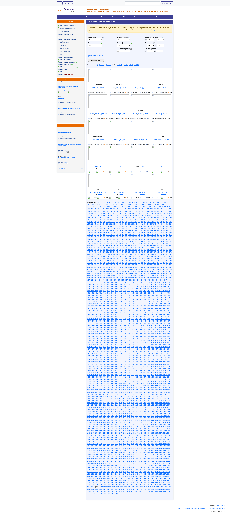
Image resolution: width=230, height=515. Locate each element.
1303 (132, 310)
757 (98, 261)
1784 (124, 360)
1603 (156, 340)
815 (110, 265)
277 (117, 222)
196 (117, 215)
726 (170, 256)
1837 (168, 364)
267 (170, 220)
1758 (104, 358)
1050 (128, 284)
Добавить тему (61, 168)
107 (91, 209)
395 (148, 230)
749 (158, 258)
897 (113, 271)
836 (91, 267)
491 (110, 239)
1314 (93, 312)
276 (113, 222)
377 (91, 230)
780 (170, 261)
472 (135, 237)
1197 (128, 299)
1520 (160, 332)
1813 (156, 362)
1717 (108, 353)
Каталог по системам (64, 31)
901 (126, 271)
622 (98, 250)
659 (129, 252)
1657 (120, 347)
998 (91, 280)
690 (142, 254)
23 (141, 202)
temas (99, 140)
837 (95, 267)
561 (161, 243)
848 (129, 267)
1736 (100, 355)
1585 (168, 338)
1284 (140, 308)
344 (158, 226)
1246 (156, 304)
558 (151, 243)
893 (101, 271)
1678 (120, 349)
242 (91, 220)
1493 (136, 330)
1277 (112, 308)
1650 (93, 347)
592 (88, 248)
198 (123, 215)
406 (98, 233)
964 (154, 276)
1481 (89, 330)
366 (142, 228)
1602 (152, 340)
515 (101, 241)
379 (98, 230)
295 (88, 224)
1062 (93, 286)
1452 (140, 325)
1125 (93, 293)
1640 (136, 345)
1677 (116, 349)
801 (151, 263)
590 (167, 246)
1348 (144, 315)
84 (116, 207)
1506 (104, 332)
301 (107, 224)
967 (164, 276)
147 (132, 211)
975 (104, 278)
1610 (100, 343)
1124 (89, 293)
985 (135, 278)
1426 (120, 323)
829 (154, 265)
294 (170, 222)
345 (161, 226)
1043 (100, 284)
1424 (112, 323)
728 (91, 258)
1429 (132, 323)
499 (135, 239)
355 (107, 228)
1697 (112, 351)
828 (151, 265)
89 (128, 207)
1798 (96, 362)
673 (88, 254)
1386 (128, 319)
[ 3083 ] (131, 65)
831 (161, 265)
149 (139, 211)
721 (154, 256)
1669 (168, 347)
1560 (152, 336)
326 (101, 226)
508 (164, 239)
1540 (156, 334)
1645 (156, 345)
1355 (89, 317)
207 (151, 215)
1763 (124, 358)
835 (88, 267)
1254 (104, 306)
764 (120, 261)
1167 (93, 297)
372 (161, 228)
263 (158, 220)
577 (126, 246)
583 (145, 246)
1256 (112, 306)
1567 (96, 338)
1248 (164, 304)
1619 (136, 343)
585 (151, 246)
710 (120, 256)
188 (91, 215)
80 (107, 207)
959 (139, 276)
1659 (128, 347)
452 (158, 235)
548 (120, 243)
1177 (132, 297)
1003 (110, 280)
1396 (168, 319)
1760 (112, 358)
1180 (144, 297)
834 (170, 265)
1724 (136, 353)
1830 (140, 364)
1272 (93, 308)
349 (88, 228)
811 (98, 265)
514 (98, 241)
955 (126, 276)
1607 (89, 343)
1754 (89, 358)
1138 (144, 293)
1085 (100, 289)
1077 (152, 286)
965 (158, 276)
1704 (140, 351)
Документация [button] (91, 17)
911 (158, 271)
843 (113, 267)
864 (95, 269)
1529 (112, 334)
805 (164, 263)
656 (120, 252)
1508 (112, 332)
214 (88, 218)
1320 (116, 312)
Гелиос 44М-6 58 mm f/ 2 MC (140, 165)
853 (145, 267)
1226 (160, 302)
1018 (169, 280)
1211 (100, 302)
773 (148, 261)
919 (98, 274)
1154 (124, 295)
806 (167, 263)
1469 (124, 327)
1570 (108, 338)
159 (170, 211)
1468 (120, 327)
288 (151, 222)
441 (123, 235)
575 (120, 246)
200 (129, 215)
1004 (114, 280)
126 (151, 209)
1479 (164, 327)
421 (145, 233)
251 (120, 220)
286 (145, 222)
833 (167, 265)
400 (164, 230)
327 (104, 226)
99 (151, 207)
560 (158, 243)
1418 (89, 323)
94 (139, 207)
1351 (156, 315)
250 (117, 220)
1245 (152, 304)
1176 (128, 297)
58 (139, 205)
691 (145, 254)
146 (129, 211)
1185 (164, 297)
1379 (100, 319)
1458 (164, 325)
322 (88, 226)
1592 (112, 340)
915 (170, 271)
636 (142, 250)
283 (135, 222)
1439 (89, 325)
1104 (93, 291)
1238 (124, 304)
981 (123, 278)
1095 (140, 289)
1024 (108, 282)
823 (135, 265)
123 (142, 209)
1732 (168, 353)
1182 (152, 297)
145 (126, 211)
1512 (128, 332)
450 (151, 235)
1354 (168, 315)
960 (142, 276)
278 (120, 222)
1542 (164, 334)
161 (91, 213)
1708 (156, 351)
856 (154, 267)
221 (110, 218)
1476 (152, 327)
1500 (164, 330)
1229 (89, 304)
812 (101, 265)
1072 (132, 286)
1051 (132, 284)
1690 (168, 349)
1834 (156, 364)
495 (123, 239)
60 (144, 205)
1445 (112, 325)
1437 (164, 323)
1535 (136, 334)
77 (100, 207)
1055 (148, 284)
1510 (120, 332)
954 (123, 276)
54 (130, 205)
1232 (100, 304)
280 (126, 222)
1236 (116, 304)
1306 (144, 310)
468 (123, 237)
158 (167, 211)
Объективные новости (66, 82)
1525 (96, 334)
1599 (140, 340)
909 (151, 271)
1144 (168, 293)
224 (120, 218)
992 (158, 278)
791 (120, 263)
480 (161, 237)
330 (113, 226)
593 (91, 248)
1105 (96, 291)
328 (107, 226)
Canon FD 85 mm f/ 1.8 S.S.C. (161, 87)
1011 (141, 280)
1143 (164, 293)
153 (151, 211)
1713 (93, 353)
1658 (124, 347)
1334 (89, 315)
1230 (93, 304)
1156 (132, 295)
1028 (124, 282)
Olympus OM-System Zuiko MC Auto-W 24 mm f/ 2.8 (98, 165)
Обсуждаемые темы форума (67, 128)
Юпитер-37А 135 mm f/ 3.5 (98, 87)
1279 (120, 308)
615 (161, 248)
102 (160, 207)
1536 (140, 334)
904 (135, 271)
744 (142, 258)
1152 (116, 295)
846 (123, 267)
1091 (124, 289)
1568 (100, 338)
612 (151, 248)
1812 (152, 362)
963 (151, 276)
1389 (140, 319)
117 (123, 209)
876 (132, 269)
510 (170, 239)
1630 (96, 345)
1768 (144, 358)
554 (139, 243)
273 (104, 222)
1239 (128, 304)
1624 (156, 343)
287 (148, 222)
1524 (93, 334)
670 (164, 252)
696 (161, 254)
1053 (140, 284)
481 (164, 237)
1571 (112, 338)
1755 (93, 358)
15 (123, 202)
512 (91, 241)
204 (142, 215)
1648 (168, 345)
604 (126, 248)
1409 (136, 321)
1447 (120, 325)
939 (161, 274)
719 (148, 256)
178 (145, 213)
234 (151, 218)
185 (167, 213)
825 (142, 265)
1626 (164, 343)
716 (139, 256)
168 (113, 213)
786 (104, 263)
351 (95, 228)
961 (145, 276)
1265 (148, 306)
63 (151, 205)
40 (97, 205)
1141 (156, 293)
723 (161, 256)
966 (161, 276)
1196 (124, 299)
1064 (100, 286)
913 (164, 271)
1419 (93, 323)
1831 (144, 364)
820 (126, 265)
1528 (108, 334)
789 (113, 263)
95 (142, 207)
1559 (148, 336)
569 (101, 246)
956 (129, 276)
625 (107, 250)
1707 (152, 351)
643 (164, 250)
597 (104, 248)
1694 (100, 351)
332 (120, 226)
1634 (112, 345)
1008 (130, 280)
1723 (132, 353)
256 (135, 220)
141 (113, 211)
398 (158, 230)
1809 (140, 362)
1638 (128, 345)
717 (142, 256)
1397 (89, 321)
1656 (116, 347)
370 (154, 228)
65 (156, 205)
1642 (144, 345)
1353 (164, 315)
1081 (168, 286)
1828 (132, 364)
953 (120, 276)
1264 (144, 306)
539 (91, 243)
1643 (148, 345)
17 (127, 202)
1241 (136, 304)
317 (158, 224)
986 (139, 278)
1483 (96, 330)
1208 (89, 302)
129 (161, 209)
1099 (156, 289)
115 (117, 209)
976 (107, 278)
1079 (160, 286)
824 (139, 265)
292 (164, 222)
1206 (164, 299)
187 (88, 215)
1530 (116, 334)
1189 (96, 299)
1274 (100, 308)
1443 (104, 325)
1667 (160, 347)
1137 (140, 293)
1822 (108, 364)
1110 (116, 291)
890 (91, 271)
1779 (104, 360)
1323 (128, 312)
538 (88, 243)
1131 (116, 293)
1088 (112, 289)
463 (107, 237)
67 (160, 205)
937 (154, 274)
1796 (89, 362)
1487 (112, 330)
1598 (136, 340)
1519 (156, 332)
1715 (100, 353)
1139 (148, 293)
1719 (116, 353)
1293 (93, 310)
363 (132, 228)
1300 (120, 310)
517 (107, 241)
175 (135, 213)
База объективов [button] (75, 17)
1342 (120, 315)
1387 (132, 319)
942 (170, 274)
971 (91, 278)
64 (153, 205)
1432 (144, 323)
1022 (100, 282)
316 (154, 224)
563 (167, 243)
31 (160, 202)
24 (144, 202)
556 (145, 243)
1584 (164, 338)
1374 (164, 317)
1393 (156, 319)
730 (98, 258)
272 (101, 222)
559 (154, 243)
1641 (140, 345)
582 (142, 246)
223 (117, 218)
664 (145, 252)
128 (158, 209)
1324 (132, 312)
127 (154, 209)
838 (98, 267)
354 (104, 228)
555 (142, 243)
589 (164, 246)
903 (132, 271)
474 (142, 237)
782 (91, 263)
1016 (161, 280)
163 (98, 213)
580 (135, 246)
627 (113, 250)
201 (132, 215)
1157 (136, 295)
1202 (148, 299)
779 (167, 261)
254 (129, 220)
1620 (140, 343)
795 (132, 263)
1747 (144, 355)
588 (161, 246)
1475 (148, 327)
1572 (116, 338)
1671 (93, 349)
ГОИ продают (61, 98)
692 (148, 254)
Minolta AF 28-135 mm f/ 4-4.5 (140, 139)
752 (167, 258)
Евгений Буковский (65, 90)
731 (101, 258)
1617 (128, 343)
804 (161, 263)
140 (110, 211)
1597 (132, 340)
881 (148, 269)
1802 (112, 362)
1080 (164, 286)
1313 (89, 312)
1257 (116, 306)
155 (158, 211)
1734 (93, 355)
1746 (140, 355)
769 (135, 261)
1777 (96, 360)
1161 (152, 295)
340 (145, 226)
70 (167, 205)
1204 (156, 299)
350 (91, 228)
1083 (93, 289)
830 (158, 265)
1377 (93, 319)
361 (126, 228)
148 (135, 211)
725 (167, 256)
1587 (93, 340)
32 (162, 202)
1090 (120, 289)
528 (142, 241)
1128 (104, 293)
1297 (108, 310)
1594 (120, 340)
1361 (112, 317)
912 (161, 271)
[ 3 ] (103, 65)
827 (148, 265)
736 (117, 258)
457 (88, 237)
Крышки (61, 53)
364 (135, 228)
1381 (108, 319)
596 (101, 248)
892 (98, 271)
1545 (93, 336)
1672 (96, 349)
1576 (132, 338)
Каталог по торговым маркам (66, 30)
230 (139, 218)
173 (129, 213)
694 (154, 254)
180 (151, 213)
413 (120, 233)
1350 (152, 315)
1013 (149, 280)
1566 (93, 338)
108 (95, 209)
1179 (140, 297)
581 (139, 246)
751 (164, 258)
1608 (93, 343)
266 (167, 220)
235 (154, 218)
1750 (156, 355)
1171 (108, 297)
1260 (128, 306)
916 (88, 274)
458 (91, 237)
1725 (140, 353)
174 (132, 213)
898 (117, 271)
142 (117, 211)
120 (132, 209)
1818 (93, 364)
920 (101, 274)
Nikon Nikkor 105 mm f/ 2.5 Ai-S (161, 113)
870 (113, 269)
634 (135, 250)
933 (142, 274)
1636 (120, 345)
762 (113, 261)
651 (104, 252)
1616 (124, 343)
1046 (112, 284)
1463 (100, 327)
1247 (160, 304)
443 (129, 235)
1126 (96, 293)
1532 (124, 334)
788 (110, 263)
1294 (96, 310)
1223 (148, 302)
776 (158, 261)
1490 (124, 330)
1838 (89, 366)
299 (101, 224)
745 (145, 258)
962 (148, 276)
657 (123, 252)
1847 (124, 366)
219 (104, 218)
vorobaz (142, 140)
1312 (168, 310)
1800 (104, 362)
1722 (128, 353)
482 (167, 237)
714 (132, 256)
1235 (112, 304)
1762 (120, 358)
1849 (132, 366)
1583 (160, 338)
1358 (100, 317)
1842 (104, 366)
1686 (152, 349)
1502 (89, 332)
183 (161, 213)
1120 (156, 291)
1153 (120, 295)
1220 (136, 302)
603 (123, 248)
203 (139, 215)
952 (117, 276)
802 (154, 263)
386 (120, 230)
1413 (152, 321)
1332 (164, 312)
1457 (160, 325)
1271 (89, 308)
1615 (120, 343)
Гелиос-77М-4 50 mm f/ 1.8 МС (140, 113)
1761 (116, 358)
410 (110, 233)
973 (98, 278)
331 (117, 226)
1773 (164, 358)
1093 (132, 289)
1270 (168, 306)
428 (167, 233)
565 (88, 246)
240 (170, 218)
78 (102, 207)
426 (161, 233)
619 (88, 250)
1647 (164, 345)
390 (132, 230)
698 (167, 254)
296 (91, 224)
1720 (120, 353)
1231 (96, 304)
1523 (89, 334)
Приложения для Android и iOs (66, 32)
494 (120, 239)
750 (161, 258)
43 (104, 205)
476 (148, 237)
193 (107, 215)
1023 (104, 282)
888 (170, 269)
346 (164, 226)
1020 (93, 282)
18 (130, 202)
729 (95, 258)
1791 (152, 360)
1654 (108, 347)
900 (123, 271)
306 (123, 224)
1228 (168, 302)
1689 (164, 349)
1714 (96, 353)
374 (167, 228)
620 (91, 250)
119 (129, 209)
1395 (164, 319)
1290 (164, 308)
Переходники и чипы (64, 48)
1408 (132, 321)
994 (164, 278)
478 (154, 237)
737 (120, 258)
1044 (104, 284)
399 (161, 230)
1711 (168, 351)
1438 (168, 323)
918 (95, 274)
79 (104, 207)
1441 (96, 325)
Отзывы (103, 17)
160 (88, 213)
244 (98, 220)
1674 (104, 349)
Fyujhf (142, 88)
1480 (168, 327)
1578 (140, 338)
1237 (120, 304)
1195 (120, 299)
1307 (148, 310)
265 (164, 220)
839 (101, 267)
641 (158, 250)
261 (151, 220)
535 (164, 241)
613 (154, 248)
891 (95, 271)
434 (101, 235)
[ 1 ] (98, 65)
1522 (168, 332)
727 (88, 258)
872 (120, 269)
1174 (120, 297)
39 (95, 205)
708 (113, 256)
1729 (156, 353)
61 (146, 205)
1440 (93, 325)
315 (151, 224)
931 (135, 274)
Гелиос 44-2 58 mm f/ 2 (119, 139)
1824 (116, 364)
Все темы (81, 168)
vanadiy (65, 162)
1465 (108, 327)
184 (164, 213)
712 (126, 256)
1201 (144, 299)
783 (95, 263)
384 (113, 230)
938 (158, 274)
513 (95, 241)
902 (129, 271)
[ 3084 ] (136, 65)
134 (91, 211)
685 (126, 254)
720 (151, 256)
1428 (128, 323)
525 (132, 241)
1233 (104, 304)
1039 (168, 282)
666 (151, 252)
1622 (148, 343)
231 (142, 218)
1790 (148, 360)
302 (110, 224)
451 (154, 235)
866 (101, 269)
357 (113, 228)
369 (151, 228)
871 (117, 269)
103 (163, 207)
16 (125, 202)
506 (158, 239)
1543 (168, 334)
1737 (104, 355)
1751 (160, 355)
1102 (168, 289)
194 (110, 215)
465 (113, 237)
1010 (138, 280)
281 (129, 222)
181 (154, 213)
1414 (156, 321)
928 (126, 274)
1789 (144, 360)
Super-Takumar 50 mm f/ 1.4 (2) (161, 139)
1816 (168, 362)
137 (101, 211)
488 (101, 239)
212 (167, 215)
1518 (152, 332)
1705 (144, 351)
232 (145, 218)
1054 (144, 284)
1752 (164, 355)
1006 (122, 280)
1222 (144, 302)
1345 (132, 315)
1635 (116, 345)
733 (107, 258)
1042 (96, 284)
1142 (160, 293)
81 (109, 207)
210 (161, 215)
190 (98, 215)
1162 (156, 295)
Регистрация (68, 3)
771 (142, 261)
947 (101, 276)
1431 (140, 323)
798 (142, 263)
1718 (112, 353)
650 (101, 252)
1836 (164, 364)
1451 (136, 325)
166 (107, 213)
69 (165, 205)
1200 (140, 299)
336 (132, 226)
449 (148, 235)
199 (126, 215)
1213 (108, 302)
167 (110, 213)
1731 (164, 353)
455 (167, 235)
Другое (61, 54)
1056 (152, 284)
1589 (100, 340)
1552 (120, 336)
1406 (124, 321)
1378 (96, 319)
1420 (96, 323)
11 (113, 202)
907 (145, 271)
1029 (128, 282)
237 (161, 218)
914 (167, 271)
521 (120, 241)
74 (93, 207)
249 (113, 220)
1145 (89, 295)
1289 (160, 308)
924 (113, 274)
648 (95, 252)
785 (101, 263)
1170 (104, 297)
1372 (156, 317)
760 (107, 261)
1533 (128, 334)
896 (110, 271)
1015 (157, 280)
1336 (96, 315)
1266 (152, 306)
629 (120, 250)
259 (145, 220)
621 (95, 250)
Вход (59, 3)
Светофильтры (63, 45)
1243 (144, 304)
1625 (160, 343)
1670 (89, 349)
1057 (156, 284)
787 (107, 263)
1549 (108, 336)
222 (113, 218)
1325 (136, 312)
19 (132, 202)
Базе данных (155, 30)
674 (91, 254)
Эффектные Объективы (65, 42)
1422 (104, 323)
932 (139, 274)
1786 (132, 360)
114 (113, 209)
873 (123, 269)
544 (107, 243)
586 (154, 246)
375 (170, 228)
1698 (116, 351)
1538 (148, 334)
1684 (144, 349)
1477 (156, 327)
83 (114, 207)
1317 (104, 312)
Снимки (114, 17)
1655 (112, 347)
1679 (124, 349)
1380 (104, 319)
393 (142, 230)
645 (170, 250)
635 (139, 250)
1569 (104, 338)
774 (151, 261)
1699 (120, 351)
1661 (136, 347)
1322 (124, 312)
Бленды (61, 47)
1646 (160, 345)
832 (164, 265)
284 (139, 222)
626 (110, 250)
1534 (132, 334)
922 (107, 274)
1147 (96, 295)
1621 (144, 343)
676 (98, 254)
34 (167, 202)
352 (98, 228)
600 (113, 248)
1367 (136, 317)
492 (113, 239)
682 (117, 254)
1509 (116, 332)
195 (113, 215)
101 (157, 207)
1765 (132, 358)
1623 (152, 343)
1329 (152, 312)
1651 (96, 347)
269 (91, 222)
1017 (165, 280)
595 (98, 248)
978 (113, 278)
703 (98, 256)
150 (142, 211)
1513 (132, 332)
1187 (89, 299)
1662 (140, 347)
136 (98, 211)
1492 (132, 330)
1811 (148, 362)
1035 (152, 282)
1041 (93, 284)
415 (126, 233)
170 (120, 213)
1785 (128, 360)
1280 (124, 308)
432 (95, 235)
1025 (112, 282)
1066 (108, 286)
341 (148, 226)
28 (153, 202)
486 (95, 239)
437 (110, 235)
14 (120, 202)
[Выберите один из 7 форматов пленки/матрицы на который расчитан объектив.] (128, 37)
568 (98, 246)
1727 (148, 353)
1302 (128, 310)
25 (146, 202)
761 (110, 261)
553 (135, 243)
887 (167, 269)
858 (161, 267)
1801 (108, 362)
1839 (93, 366)
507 (161, 239)
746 (148, 258)
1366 (132, 317)
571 (107, 246)
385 (117, 230)
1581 (152, 338)
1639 (132, 345)
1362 (116, 317)
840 (104, 267)
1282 (132, 308)
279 (123, 222)
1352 (160, 315)
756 (95, 261)
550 (126, 243)
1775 (89, 360)
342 (151, 226)
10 (111, 202)
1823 (112, 364)
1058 (160, 284)
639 (151, 250)
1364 (124, 317)
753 (170, 258)
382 (107, 230)
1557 (140, 336)
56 (135, 205)
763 (117, 261)
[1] (58, 133)
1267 (156, 306)
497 (129, 239)
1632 (104, 345)
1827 (128, 364)
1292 (89, 310)
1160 (148, 295)
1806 (128, 362)
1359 (104, 317)
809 (91, 265)
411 (113, 233)
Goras (64, 150)
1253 (100, 306)
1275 (104, 308)
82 (111, 207)
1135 (132, 293)
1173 (116, 297)
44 (107, 205)
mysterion (99, 88)
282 (132, 222)
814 (107, 265)
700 (88, 256)
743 (139, 258)
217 (98, 218)
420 (142, 233)
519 (113, 241)
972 (95, 278)
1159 (144, 295)
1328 (148, 312)
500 (139, 239)
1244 (148, 304)
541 (98, 243)
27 (151, 202)
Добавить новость (62, 119)
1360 (108, 317)
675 (95, 254)
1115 (136, 291)
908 (148, 271)
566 (91, 246)
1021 (96, 282)
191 (101, 215)
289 (154, 222)
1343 (124, 315)
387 (123, 230)
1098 (152, 289)
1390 (144, 319)
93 (137, 207)
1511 (124, 332)
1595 (124, 340)
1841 (100, 366)
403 (88, 233)
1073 (136, 286)
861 (170, 267)
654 (113, 252)
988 (145, 278)
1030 (132, 282)
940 (164, 274)
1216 (120, 302)
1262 (136, 306)
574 (117, 246)
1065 (104, 286)
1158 (140, 295)
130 (164, 209)
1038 (164, 282)
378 (95, 230)
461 (101, 237)
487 (98, 239)
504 (151, 239)
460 (98, 237)
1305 (140, 310)
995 (167, 278)
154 (154, 211)
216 (95, 218)
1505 (100, 332)
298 (98, 224)
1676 (112, 349)
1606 (168, 340)
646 (88, 252)
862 (88, 269)
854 (148, 267)
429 (170, 233)
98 (149, 207)
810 (95, 265)
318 (161, 224)
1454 (148, 325)
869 (110, 269)
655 (117, 252)
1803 (116, 362)
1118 (148, 291)
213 (170, 215)
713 (129, 256)
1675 (108, 349)
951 (113, 276)
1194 (116, 299)
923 (110, 274)
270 (95, 222)
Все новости (80, 119)
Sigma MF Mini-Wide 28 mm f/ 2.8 (98, 192)
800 (148, 263)
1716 (104, 353)
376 (88, 230)
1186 (168, 297)
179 (148, 213)
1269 (164, 306)
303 (113, 224)
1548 (104, 336)
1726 (144, 353)
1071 (128, 286)
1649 (89, 347)
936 (151, 274)
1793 (160, 360)
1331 (160, 312)
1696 (108, 351)
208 (154, 215)
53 (128, 205)
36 (88, 205)
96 (144, 207)
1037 (160, 282)
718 (145, 256)
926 (120, 274)
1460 (89, 327)
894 (104, 271)
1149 (104, 295)
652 (107, 252)
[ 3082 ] (125, 65)
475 (145, 237)
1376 (89, 319)
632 (129, 250)
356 (110, 228)
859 (164, 267)
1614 (116, 343)
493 (117, 239)
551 (129, 243)
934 (145, 274)
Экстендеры (62, 50)
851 (139, 267)
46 (111, 205)
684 (123, 254)
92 (135, 207)
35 (169, 202)
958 (135, 276)
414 (123, 233)
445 (135, 235)
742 (135, 258)
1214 (112, 302)
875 (129, 269)
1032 (140, 282)
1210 (96, 302)
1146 (93, 295)
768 (132, 261)
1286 (148, 308)
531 (151, 241)
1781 (112, 360)
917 (91, 274)
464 (110, 237)
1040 (89, 284)
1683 (140, 349)
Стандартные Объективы (65, 41)
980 (120, 278)
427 (164, 233)
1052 (136, 284)
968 (167, 276)
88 (125, 207)
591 (170, 246)
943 (88, 276)
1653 (104, 347)
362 (129, 228)
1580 (148, 338)
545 (110, 243)
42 (102, 205)
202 (135, 215)
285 (142, 222)
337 (135, 226)
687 (132, 254)
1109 (112, 291)
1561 (156, 336)
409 (107, 233)
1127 (100, 293)
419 (139, 233)
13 (118, 202)
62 (149, 205)
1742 (124, 355)
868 (107, 269)
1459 (168, 325)
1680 (128, 349)
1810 (144, 362)
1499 (160, 330)
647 (91, 252)
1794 (164, 360)
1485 (104, 330)
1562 (160, 336)
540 (95, 243)
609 (142, 248)
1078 (156, 286)
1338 (104, 315)
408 (104, 233)
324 (95, 226)
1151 (112, 295)
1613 (112, 343)
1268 (160, 306)
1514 (136, 332)
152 (148, 211)
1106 (100, 291)
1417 (168, 321)
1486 (108, 330)
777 (161, 261)
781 (88, 263)
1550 (112, 336)
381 (104, 230)
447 (142, 235)
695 (158, 254)
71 (170, 205)
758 (101, 261)
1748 (148, 355)
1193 (112, 299)
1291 (168, 308)
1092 (128, 289)
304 (117, 224)
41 (100, 205)
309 (132, 224)
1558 (144, 336)
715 (135, 256)
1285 (144, 308)
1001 (102, 280)
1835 (160, 364)
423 (151, 233)
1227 (164, 302)
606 (132, 248)
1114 (132, 291)
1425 (116, 323)
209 (158, 215)
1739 (112, 355)
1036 (156, 282)
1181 (148, 297)
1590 (104, 340)
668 (158, 252)
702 (95, 256)
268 (88, 222)
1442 (100, 325)
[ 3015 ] (108, 65)
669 (161, 252)
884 (158, 269)
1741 (120, 355)
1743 (128, 355)
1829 (136, 364)
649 (98, 252)
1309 (156, 310)
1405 (120, 321)
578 (129, 246)
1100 (160, 289)
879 (142, 269)
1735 (96, 355)
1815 (164, 362)
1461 (93, 327)
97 (146, 207)
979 (117, 278)
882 (151, 269)
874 (126, 269)
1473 (140, 327)
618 (170, 248)
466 (117, 237)
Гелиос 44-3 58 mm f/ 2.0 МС (140, 87)
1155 (128, 295)
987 (142, 278)
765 (123, 261)
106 (88, 209)
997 (88, 280)
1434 (152, 323)
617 (167, 248)
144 (123, 211)
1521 (164, 332)
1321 (120, 312)
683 (120, 254)
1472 (136, 327)
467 (120, 237)
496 (126, 239)
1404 (116, 321)
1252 (96, 306)
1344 (128, 315)
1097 (148, 289)
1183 (156, 297)
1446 (116, 325)
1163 (160, 295)
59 (142, 205)
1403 (112, 321)
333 (123, 226)
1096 (144, 289)
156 (161, 211)
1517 (148, 332)
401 (167, 230)
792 (123, 263)
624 (104, 250)
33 (165, 202)
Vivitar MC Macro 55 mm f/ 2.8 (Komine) (98, 113)
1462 (96, 327)
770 (139, 261)
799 (145, 263)
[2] (59, 133)
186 (170, 213)
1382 (112, 319)
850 (135, 267)
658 (126, 252)
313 (145, 224)
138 (104, 211)
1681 (132, 349)
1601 (148, 340)
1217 (124, 302)
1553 (124, 336)
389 (129, 230)
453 (161, 235)
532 (154, 241)
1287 (152, 308)
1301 (124, 310)
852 (142, 267)
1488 (116, 330)
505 (154, 239)
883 (154, 269)
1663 (144, 347)
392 (139, 230)
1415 (160, 321)
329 (110, 226)
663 (142, 252)
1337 (100, 315)
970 (88, 278)
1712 (89, 353)
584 (148, 246)
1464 (104, 327)
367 (145, 228)
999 (95, 280)
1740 (116, 355)
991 (154, 278)
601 (117, 248)
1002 (106, 280)
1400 (100, 321)
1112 (124, 291)
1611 (104, 343)
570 (104, 246)
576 (123, 246)
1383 (116, 319)
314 (148, 224)
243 (95, 220)
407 (101, 233)
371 (158, 228)
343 (154, 226)
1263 (140, 306)
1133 (124, 293)
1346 (136, 315)
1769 (148, 358)
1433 (148, 323)
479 (158, 237)
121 (135, 209)
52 (125, 205)
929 (129, 274)
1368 (140, 317)
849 (132, 267)
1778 (100, 360)
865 (98, 269)
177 (142, 213)
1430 (136, 323)
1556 (136, 336)
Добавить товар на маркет (70, 37)
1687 (156, 349)
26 (148, 202)
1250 (89, 306)
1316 (100, 312)
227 (129, 218)
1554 (128, 336)
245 (101, 220)
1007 (126, 280)
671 (167, 252)
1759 (108, 358)
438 (113, 235)
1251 (93, 306)
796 (135, 263)
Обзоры (125, 17)
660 (132, 252)
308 (129, 224)
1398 (93, 321)
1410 (140, 321)
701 (91, 256)
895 (107, 271)
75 (95, 207)
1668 (164, 347)
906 (142, 271)
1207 (168, 299)
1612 (108, 343)
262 (154, 220)
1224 (152, 302)
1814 (160, 362)
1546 (96, 336)
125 (148, 209)
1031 (136, 282)
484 (88, 239)
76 (97, 207)
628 (117, 250)
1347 (140, 315)
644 (167, 250)
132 (170, 209)
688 (135, 254)
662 (139, 252)
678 (104, 254)
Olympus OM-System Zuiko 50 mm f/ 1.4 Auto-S (119, 165)
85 (118, 207)
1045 (108, 284)
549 (123, 243)
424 (154, 233)
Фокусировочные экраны (65, 51)
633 (132, 250)
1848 (128, 366)
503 (148, 239)
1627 (168, 343)
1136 (136, 293)
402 (170, 230)
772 (145, 261)
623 (101, 250)
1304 (136, 310)
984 (132, 278)
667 (154, 252)
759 (104, 261)
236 (158, 218)
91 (132, 207)
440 (120, 235)
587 (158, 246)
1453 (144, 325)
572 (110, 246)
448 (145, 235)
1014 (153, 280)
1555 (132, 336)
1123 (168, 291)
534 (161, 241)
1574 (124, 338)
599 (110, 248)
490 (107, 239)
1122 (164, 291)
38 (93, 205)
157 (164, 211)
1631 (100, 345)
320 (167, 224)
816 (113, 265)
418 (135, 233)
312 (142, 224)
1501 (168, 330)
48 (116, 205)
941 (167, 274)
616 (164, 248)
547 (117, 243)
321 (170, 224)
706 (107, 256)
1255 (108, 306)
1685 (148, 349)
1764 (128, 358)
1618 (132, 343)
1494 (140, 330)
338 (139, 226)
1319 (112, 312)
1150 (108, 295)
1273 (96, 308)
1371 (152, 317)
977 (110, 278)
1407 (128, 321)
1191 (104, 299)
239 (167, 218)
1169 (100, 297)
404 (91, 233)
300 (104, 224)
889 (88, 271)
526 (135, 241)
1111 (120, 291)
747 (151, 258)
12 (116, 202)
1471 (132, 327)
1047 (116, 284)
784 (98, 263)
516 (104, 241)
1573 (120, 338)
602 (120, 248)
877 (135, 269)
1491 (128, 330)
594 (95, 248)
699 (170, 254)
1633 (108, 345)
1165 (168, 295)
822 (132, 265)
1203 (152, 299)
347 (167, 226)
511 (88, 241)
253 (126, 220)
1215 (116, 302)
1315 (96, 312)
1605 (164, 340)
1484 (100, 330)
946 (98, 276)
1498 (156, 330)
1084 (96, 289)
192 (104, 215)
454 (164, 235)
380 (101, 230)
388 (126, 230)
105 (169, 207)
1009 (134, 280)
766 (126, 261)
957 (132, 276)
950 (110, 276)
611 (148, 248)
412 (117, 233)
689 (139, 254)
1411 (144, 321)
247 (107, 220)
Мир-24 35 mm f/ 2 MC (119, 192)
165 (104, 213)
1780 (108, 360)
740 (129, 258)
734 (110, 258)
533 (158, 241)
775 (154, 261)
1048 (120, 284)
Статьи (136, 17)
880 (145, 269)
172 (126, 213)
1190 (100, 299)
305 (120, 224)
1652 (100, 347)
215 (91, 218)
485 (91, 239)
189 (95, 215)
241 (88, 220)
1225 (156, 302)
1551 (116, 336)
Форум (158, 17)
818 (120, 265)
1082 (89, 289)
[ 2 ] (100, 65)
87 (123, 207)
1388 (136, 319)
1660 (132, 347)
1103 (89, 291)
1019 (89, 282)
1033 (144, 282)
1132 (120, 293)
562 (164, 243)
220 (107, 218)
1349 (148, 315)
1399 (96, 321)
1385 (124, 319)
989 (148, 278)
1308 (152, 310)
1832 (148, 364)
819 (123, 265)
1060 (168, 284)
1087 (108, 289)
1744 (132, 355)
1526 (100, 334)
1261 (132, 306)
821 (129, 265)
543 (104, 243)
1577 (136, 338)
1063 (96, 286)
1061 (89, 286)
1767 (140, 358)
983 (129, 278)
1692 (93, 351)
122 (139, 209)
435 (104, 235)
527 (139, 241)
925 (117, 274)
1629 (93, 345)
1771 (156, 358)
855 (151, 267)
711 (123, 256)
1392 (152, 319)
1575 (128, 338)
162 (95, 213)
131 (167, 209)
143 (120, 211)
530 (148, 241)
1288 (156, 308)
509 (167, 239)
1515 (140, 332)
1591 (108, 340)
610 (145, 248)
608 (139, 248)
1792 (156, 360)
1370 (148, 317)
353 (101, 228)
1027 (120, 282)
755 (91, 261)
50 (121, 205)
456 (170, 235)
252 (123, 220)
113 (110, 209)
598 (107, 248)
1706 (148, 351)
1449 (128, 325)
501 (142, 239)
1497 (152, 330)
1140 (152, 293)
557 (148, 243)
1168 (96, 297)
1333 (168, 312)
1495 (144, 330)
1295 (100, 310)
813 (104, 265)
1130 (112, 293)
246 (104, 220)
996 (170, 278)
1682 (136, 349)
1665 (152, 347)
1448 (124, 325)
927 (123, 274)
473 (139, 237)
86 (121, 207)
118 (126, 209)
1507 (108, 332)
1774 (168, 358)
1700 (124, 351)
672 (170, 252)
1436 (160, 323)
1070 (124, 286)
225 (123, 218)
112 (107, 209)
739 (126, 258)
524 (129, 241)
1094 (136, 289)
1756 (96, 358)
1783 (120, 360)
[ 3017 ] (119, 65)
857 (158, 267)
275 (110, 222)
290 (158, 222)
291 (161, 222)
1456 (156, 325)
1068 (116, 286)
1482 (93, 330)
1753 (168, 355)
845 (120, 267)
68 (163, 205)
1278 (116, 308)
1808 (136, 362)
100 (154, 207)
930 (132, 274)
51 (123, 205)
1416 (164, 321)
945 (95, 276)
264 (161, 220)
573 (113, 246)
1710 (164, 351)
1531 (120, 334)
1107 (104, 291)
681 (113, 254)
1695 (104, 351)
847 (126, 267)
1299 (116, 310)
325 (98, 226)
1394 (160, 319)
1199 (136, 299)
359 (120, 228)
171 (123, 213)
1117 (144, 291)
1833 (152, 364)
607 (135, 248)
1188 (93, 299)
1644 (152, 345)
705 (104, 256)
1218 (128, 302)
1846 (120, 366)
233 (148, 218)
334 (126, 226)
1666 (156, 347)
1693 (96, 351)
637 (145, 250)
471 (132, 237)
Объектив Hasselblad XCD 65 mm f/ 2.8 (67, 157)
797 (139, 263)
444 (132, 235)
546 (113, 243)
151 (145, 211)
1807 (132, 362)
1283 (136, 308)
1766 (136, 358)
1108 (108, 291)
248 (110, 220)
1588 (96, 340)
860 (167, 267)
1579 (144, 338)
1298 (112, 310)
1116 (140, 291)
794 (129, 263)
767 (129, 261)
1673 (100, 349)
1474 (144, 327)
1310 (160, 310)
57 (137, 205)
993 (161, 278)
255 (132, 220)
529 (145, 241)
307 (126, 224)
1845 (116, 366)
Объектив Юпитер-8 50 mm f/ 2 (65, 132)
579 (132, 246)
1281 (128, 308)
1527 (104, 334)
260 (148, 220)
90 (130, 207)
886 (164, 269)
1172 (112, 297)
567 (95, 246)
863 (91, 269)
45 (109, 205)
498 (132, 239)
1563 (164, 336)
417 (132, 233)
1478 (160, 327)
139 (107, 211)
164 (101, 213)
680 (110, 254)
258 (142, 220)
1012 (145, 280)
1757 (100, 358)
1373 (160, 317)
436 (107, 235)
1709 (160, 351)
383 (110, 230)
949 (107, 276)
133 (88, 211)
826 (145, 265)
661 (135, 252)
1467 (116, 327)
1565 (89, 338)
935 (148, 274)
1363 (120, 317)
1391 (148, 319)
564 (170, 243)
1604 (160, 340)
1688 (160, 349)
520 (117, 241)
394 (145, 230)
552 (132, 243)
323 (91, 226)
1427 (124, 323)
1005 (118, 280)
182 (158, 213)
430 (88, 235)
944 (91, 276)
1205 (160, 299)
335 (129, 226)
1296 (104, 310)
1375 (168, 317)
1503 (93, 332)
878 (139, 269)
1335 (93, 315)
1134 (128, 293)
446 (139, 235)
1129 (108, 293)
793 (126, 263)
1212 (104, 302)
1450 (132, 325)
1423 (108, 323)
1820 (100, 364)
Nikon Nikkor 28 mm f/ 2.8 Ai (119, 113)
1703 (136, 351)
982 (126, 278)
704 (101, 256)
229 (135, 218)
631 (126, 250)
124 (145, 209)
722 (158, 256)
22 (139, 202)
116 (120, 209)
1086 (104, 289)
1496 (148, 330)
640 (154, 250)
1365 (128, 317)
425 (158, 233)
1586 (89, 340)
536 (167, 241)
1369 (144, 317)
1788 (140, 360)
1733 (89, 355)
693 (151, 254)
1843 (108, 366)
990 (151, 278)
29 (155, 202)
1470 (128, 327)
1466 (112, 327)
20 (134, 202)
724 (164, 256)
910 (154, 271)
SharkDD (100, 114)
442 (126, 235)
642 (161, 250)
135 (95, 211)
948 (104, 276)
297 (95, 224)
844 (117, 267)
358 (117, 228)
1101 (164, 289)
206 (148, 215)
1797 (93, 362)
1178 (136, 297)
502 (145, 239)
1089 (116, 289)
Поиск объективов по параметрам (67, 28)
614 (158, 248)
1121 (160, 291)
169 (117, 213)
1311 (164, 310)
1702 (132, 351)
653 (110, 252)
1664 (148, 347)
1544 (89, 336)
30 (158, 202)
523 (126, 241)
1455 (152, 325)
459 (95, 237)
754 (88, 261)
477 (151, 237)
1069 (120, 286)
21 (137, 202)
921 (104, 274)
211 (164, 215)
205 (145, 215)
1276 (108, 308)
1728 (152, 353)
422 (148, 233)
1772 (160, 358)
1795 (168, 360)
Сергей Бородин (64, 112)
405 (95, 233)
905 (139, 271)
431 (91, 235)
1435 (156, 323)
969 (170, 276)
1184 (160, 297)
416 (129, 233)
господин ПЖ (66, 137)
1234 (108, 304)
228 (132, 218)
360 (123, 228)
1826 (124, 364)
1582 (156, 338)
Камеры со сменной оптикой (66, 44)
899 (120, 271)
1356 (93, 317)
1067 (112, 286)
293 (167, 222)
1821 (104, 364)
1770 (152, 358)
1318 (108, 312)
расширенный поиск (95, 56)
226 (126, 218)
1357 (96, 317)
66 (158, 205)
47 (114, 205)
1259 (124, 306)
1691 (89, 351)
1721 (124, 353)
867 (104, 269)
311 (139, 224)
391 (135, 230)
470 (129, 237)
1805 (124, 362)
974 (101, 278)
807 (170, 263)
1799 (100, 362)
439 (117, 235)
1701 (128, 351)
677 (101, 254)
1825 (120, 364)
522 (123, 241)
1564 (168, 336)
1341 (116, 315)
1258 (120, 306)
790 (117, 263)
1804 (120, 362)
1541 (160, 334)
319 (164, 224)
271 (98, 222)
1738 (108, 355)
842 (110, 267)
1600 (144, 340)
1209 (93, 302)
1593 (116, 340)
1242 (140, 304)
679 (107, 254)
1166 (89, 297)
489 (104, 239)
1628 (89, 345)
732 (104, 258)
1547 (100, 336)
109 (98, 209)
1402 (108, 321)
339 (142, 226)
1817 (89, 364)
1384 (120, 319)
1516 (144, 332)
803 (158, 263)
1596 (128, 340)
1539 (152, 334)
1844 (112, 366)
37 (90, 205)
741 (132, 258)
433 (98, 235)
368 (148, 228)
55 (132, 205)
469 (126, 237)
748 (154, 258)
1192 (108, 299)
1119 (152, 291)
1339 (108, 315)
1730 (160, 353)
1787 (136, 360)
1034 (148, 282)
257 (139, 220)
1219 (132, 302)
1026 (116, 282)
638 (148, 250)
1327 (144, 312)
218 (101, 218)
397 (154, 230)
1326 (140, 312)
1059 (164, 284)
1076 (148, 286)
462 (104, 237)
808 (88, 265)
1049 (124, 284)
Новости (147, 17)
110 (101, 209)
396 (151, 230)
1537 (144, 334)
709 (117, 256)
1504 (96, 332)
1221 (140, 302)
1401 (104, 321)
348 (170, 226)
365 (139, 228)
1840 (96, 366)
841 (107, 267)
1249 (168, 304)
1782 (116, 360)
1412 (148, 321)
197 (120, 215)
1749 (152, 355)
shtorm (163, 88)
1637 (124, 345)
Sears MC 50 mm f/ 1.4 (162, 165)
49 (118, 205)
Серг (62, 101)
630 (123, 250)
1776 (93, 360)
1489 (120, 330)
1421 (100, 323)
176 (139, 213)
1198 (132, 299)
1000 (98, 280)
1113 (128, 291)
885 (161, 269)
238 (164, 218)
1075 (144, 286)
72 (88, 207)
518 (110, 241)
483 (170, 237)
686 (129, 254)
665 (148, 252)
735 (113, 258)
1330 (156, 312)
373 (164, 228)
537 (170, 241)
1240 (132, 304)
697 (164, 254)
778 (164, 261)
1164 (164, 295)
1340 (112, 315)
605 (129, 248)
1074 (140, 286)
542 (101, 243)
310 (135, 224)
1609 (96, 343)
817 (117, 265)
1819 (96, 364)
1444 (108, 325)
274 (107, 222)
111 (104, 209)
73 (90, 207)
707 (110, 256)
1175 (124, 297)
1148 (100, 295)
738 (123, 258)
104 (166, 207)
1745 (136, 355)
